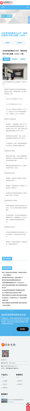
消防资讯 (20, 384)
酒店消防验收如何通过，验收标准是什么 (12, 277)
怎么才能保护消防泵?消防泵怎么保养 (11, 292)
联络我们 (19, 42)
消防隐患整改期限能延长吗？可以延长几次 (13, 282)
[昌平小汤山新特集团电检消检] (4, 401)
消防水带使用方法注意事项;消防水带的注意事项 (14, 295)
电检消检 (9, 16)
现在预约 (22, 329)
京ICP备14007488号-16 (12, 368)
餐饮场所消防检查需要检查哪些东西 (11, 280)
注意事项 (22, 59)
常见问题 (14, 59)
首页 (3, 16)
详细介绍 (6, 59)
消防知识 (20, 381)
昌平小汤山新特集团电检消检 (16, 399)
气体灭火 (4, 384)
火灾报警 (4, 381)
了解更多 (7, 42)
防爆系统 (4, 387)
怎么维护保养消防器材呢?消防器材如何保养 (13, 290)
